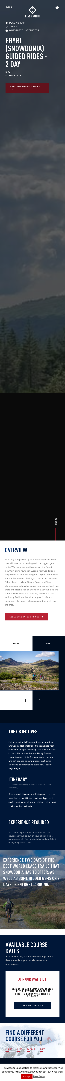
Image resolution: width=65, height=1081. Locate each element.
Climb (9, 1049)
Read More (39, 1076)
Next (49, 643)
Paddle (31, 1049)
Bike (42, 1049)
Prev (16, 643)
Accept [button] (27, 1076)
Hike (19, 1049)
